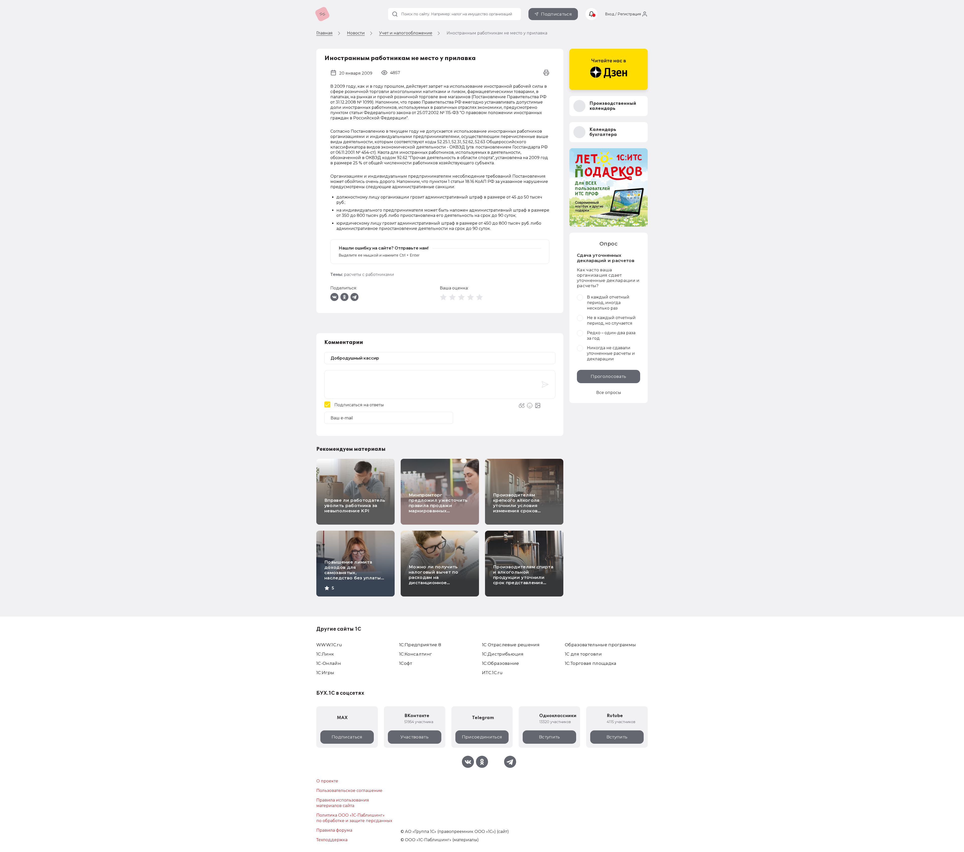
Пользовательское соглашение (349, 790)
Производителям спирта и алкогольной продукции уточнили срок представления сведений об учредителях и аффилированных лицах (523, 582)
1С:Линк (325, 654)
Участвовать (414, 736)
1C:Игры (325, 672)
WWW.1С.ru (329, 644)
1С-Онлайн (328, 663)
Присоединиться (482, 736)
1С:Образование (500, 663)
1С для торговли (583, 654)
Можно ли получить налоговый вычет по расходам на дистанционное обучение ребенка (433, 577)
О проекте (327, 781)
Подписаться (556, 14)
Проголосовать (608, 376)
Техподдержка (331, 839)
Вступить (549, 736)
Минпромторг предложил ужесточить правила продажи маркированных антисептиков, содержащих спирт (438, 508)
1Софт (405, 663)
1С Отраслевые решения (510, 644)
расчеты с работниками (369, 274)
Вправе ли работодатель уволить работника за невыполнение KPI (354, 505)
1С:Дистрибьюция (502, 654)
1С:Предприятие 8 (420, 644)
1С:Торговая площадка (591, 663)
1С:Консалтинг (415, 654)
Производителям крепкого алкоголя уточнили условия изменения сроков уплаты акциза (516, 505)
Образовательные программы (600, 644)
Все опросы (608, 392)
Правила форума (334, 830)
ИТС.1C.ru (492, 672)
